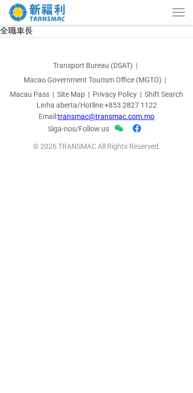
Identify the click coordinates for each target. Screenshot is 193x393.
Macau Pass (29, 94)
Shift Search (164, 94)
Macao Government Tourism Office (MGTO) (93, 80)
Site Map (71, 94)
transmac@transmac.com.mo (106, 116)
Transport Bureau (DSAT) (93, 65)
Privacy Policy (115, 94)
